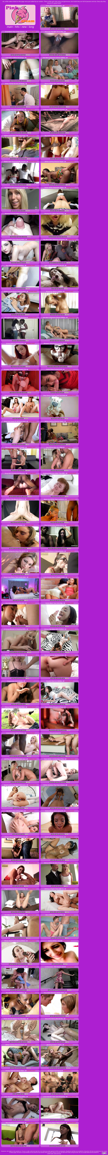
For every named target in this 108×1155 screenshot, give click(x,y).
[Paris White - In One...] (60, 781)
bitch (24, 938)
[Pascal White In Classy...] (60, 573)
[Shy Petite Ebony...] (21, 287)
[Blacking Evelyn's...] (60, 1066)
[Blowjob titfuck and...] (60, 365)
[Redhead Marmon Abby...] (60, 495)
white (61, 964)
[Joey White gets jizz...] (60, 469)
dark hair (62, 600)
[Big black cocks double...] (21, 547)
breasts (56, 1120)
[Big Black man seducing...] (60, 261)
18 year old (12, 81)
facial (58, 392)
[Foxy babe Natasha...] (60, 1014)
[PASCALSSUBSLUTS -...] (21, 885)
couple (19, 496)
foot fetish (23, 158)
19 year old (13, 366)
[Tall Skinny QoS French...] (21, 209)
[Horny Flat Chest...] (21, 989)
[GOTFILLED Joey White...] (21, 781)
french (18, 210)
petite (52, 210)
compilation (62, 107)
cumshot (24, 236)
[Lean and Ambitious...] (21, 1118)
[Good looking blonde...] (21, 807)
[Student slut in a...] (60, 703)
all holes (59, 652)
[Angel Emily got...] (21, 911)
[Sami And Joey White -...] (21, 417)
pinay (13, 1120)
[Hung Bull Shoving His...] (21, 495)
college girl (62, 756)
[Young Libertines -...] (21, 677)
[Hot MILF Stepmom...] (60, 79)
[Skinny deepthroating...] (21, 469)
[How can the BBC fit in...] (60, 53)
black (12, 55)
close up (23, 366)
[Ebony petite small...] (21, 729)
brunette (63, 184)
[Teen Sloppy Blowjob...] (60, 729)
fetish (56, 132)
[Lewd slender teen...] (60, 1118)
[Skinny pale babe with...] (60, 651)
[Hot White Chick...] (21, 261)
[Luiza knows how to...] (60, 599)
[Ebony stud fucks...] (21, 963)
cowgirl (23, 107)
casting (56, 444)
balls (13, 574)
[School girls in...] (21, 365)
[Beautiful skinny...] (60, 1040)
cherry (63, 808)
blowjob (23, 55)
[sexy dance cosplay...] (60, 417)
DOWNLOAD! (69, 6)
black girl (17, 55)
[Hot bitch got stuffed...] (21, 937)
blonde (52, 81)
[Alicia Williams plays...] (60, 937)
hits (17, 26)
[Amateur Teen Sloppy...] (21, 391)
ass (55, 29)
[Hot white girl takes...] (21, 339)
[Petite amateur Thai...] (60, 807)
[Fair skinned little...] (21, 625)
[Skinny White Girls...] (60, 105)
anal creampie (55, 990)
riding (56, 210)
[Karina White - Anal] (60, 963)
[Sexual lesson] (60, 755)
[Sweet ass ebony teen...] (21, 599)
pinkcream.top (57, 1153)
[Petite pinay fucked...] (60, 391)
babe (51, 107)
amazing (19, 444)
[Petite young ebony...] (21, 313)
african (13, 860)
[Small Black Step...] (21, 53)
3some (14, 340)
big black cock (60, 29)
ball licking (57, 1016)
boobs (62, 81)
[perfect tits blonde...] (21, 521)
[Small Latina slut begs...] (60, 859)
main (10, 26)
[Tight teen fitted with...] (60, 287)
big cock (13, 107)
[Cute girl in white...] (21, 79)
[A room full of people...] (60, 131)
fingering (23, 730)
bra (62, 470)
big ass (18, 522)
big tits (58, 314)
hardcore (24, 990)
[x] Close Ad (104, 1153)
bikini (23, 574)
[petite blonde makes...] (21, 1040)
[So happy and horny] (60, 1092)
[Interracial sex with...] (21, 755)
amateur (52, 55)
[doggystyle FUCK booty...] (21, 703)
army (52, 834)
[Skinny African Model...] (21, 859)
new (23, 26)
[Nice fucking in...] (21, 1144)
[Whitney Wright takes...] (60, 911)
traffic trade (50, 1153)
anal (51, 29)
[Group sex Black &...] (60, 313)
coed (25, 756)
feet (18, 158)
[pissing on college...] (60, 235)
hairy (57, 964)
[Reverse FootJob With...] (21, 235)
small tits (61, 210)
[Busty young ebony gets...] (60, 1144)
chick (24, 262)
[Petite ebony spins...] (60, 833)
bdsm (52, 132)
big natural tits (52, 236)
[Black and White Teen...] (60, 521)
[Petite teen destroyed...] (21, 183)
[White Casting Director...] (60, 183)
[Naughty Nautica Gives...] (21, 573)
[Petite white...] (60, 209)
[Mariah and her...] (60, 677)
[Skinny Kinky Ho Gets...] (60, 885)
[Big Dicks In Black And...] (60, 157)
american (24, 132)
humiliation (62, 132)
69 (18, 366)
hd (22, 418)
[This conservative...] (60, 547)
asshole (24, 81)
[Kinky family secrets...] (21, 105)
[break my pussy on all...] (21, 443)
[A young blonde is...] (21, 651)
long (31, 26)
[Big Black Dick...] (21, 833)
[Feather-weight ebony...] (21, 1092)
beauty (18, 236)
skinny (23, 210)
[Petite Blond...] (60, 27)
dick (19, 470)
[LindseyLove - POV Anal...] (60, 989)
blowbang (61, 834)
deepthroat (62, 444)
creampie (24, 496)
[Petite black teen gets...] (60, 625)
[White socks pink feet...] (21, 157)
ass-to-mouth (63, 990)
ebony (22, 314)
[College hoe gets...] (21, 131)
